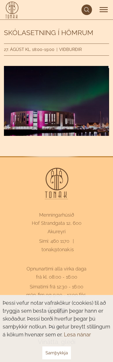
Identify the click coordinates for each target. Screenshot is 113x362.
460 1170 (59, 241)
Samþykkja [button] (56, 352)
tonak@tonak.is (58, 249)
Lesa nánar (77, 334)
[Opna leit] (86, 9)
